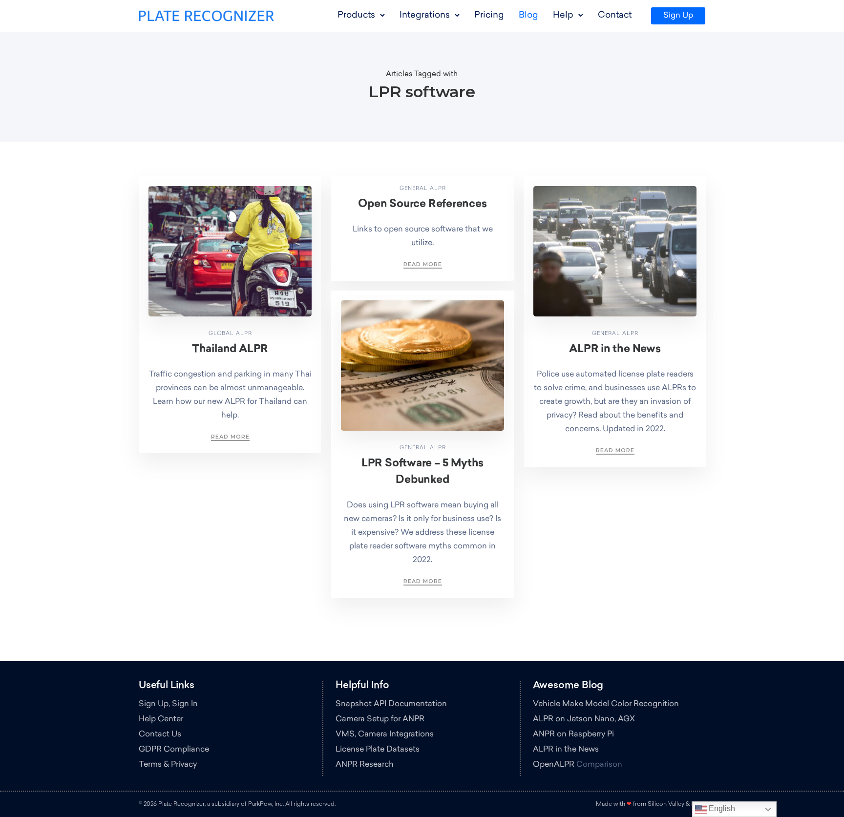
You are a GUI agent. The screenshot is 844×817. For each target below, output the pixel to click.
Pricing (489, 15)
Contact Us (160, 734)
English (721, 808)
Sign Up (678, 16)
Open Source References (422, 204)
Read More (230, 436)
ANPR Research (365, 765)
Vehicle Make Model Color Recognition (606, 704)
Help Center (161, 719)
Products (356, 15)
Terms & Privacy (168, 765)
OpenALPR (553, 765)
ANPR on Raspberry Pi (573, 734)
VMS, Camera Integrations (385, 734)
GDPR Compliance (174, 750)
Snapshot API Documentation (391, 704)
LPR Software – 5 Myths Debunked (422, 472)
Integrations (425, 15)
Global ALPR (230, 333)
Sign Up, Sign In (168, 704)
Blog (528, 15)
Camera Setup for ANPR (380, 719)
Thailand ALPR (230, 349)
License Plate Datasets (378, 750)
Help (563, 15)
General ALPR (423, 188)
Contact (615, 15)
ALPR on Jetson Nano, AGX (584, 719)
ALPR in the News (614, 349)
